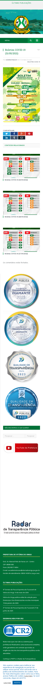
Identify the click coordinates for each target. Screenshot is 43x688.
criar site (17, 642)
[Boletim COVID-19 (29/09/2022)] (21, 166)
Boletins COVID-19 (33, 62)
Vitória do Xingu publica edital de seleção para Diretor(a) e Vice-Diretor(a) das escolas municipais (22, 5)
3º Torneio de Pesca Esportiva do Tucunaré (18, 608)
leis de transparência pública (24, 650)
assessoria (28, 645)
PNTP (13, 659)
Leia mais (28, 676)
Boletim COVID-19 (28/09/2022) (16, 217)
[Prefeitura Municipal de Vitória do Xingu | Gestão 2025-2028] (21, 24)
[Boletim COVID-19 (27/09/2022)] (21, 240)
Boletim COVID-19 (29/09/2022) (16, 180)
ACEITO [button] (17, 682)
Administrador (11, 60)
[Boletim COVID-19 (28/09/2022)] (21, 203)
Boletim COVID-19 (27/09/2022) (16, 254)
